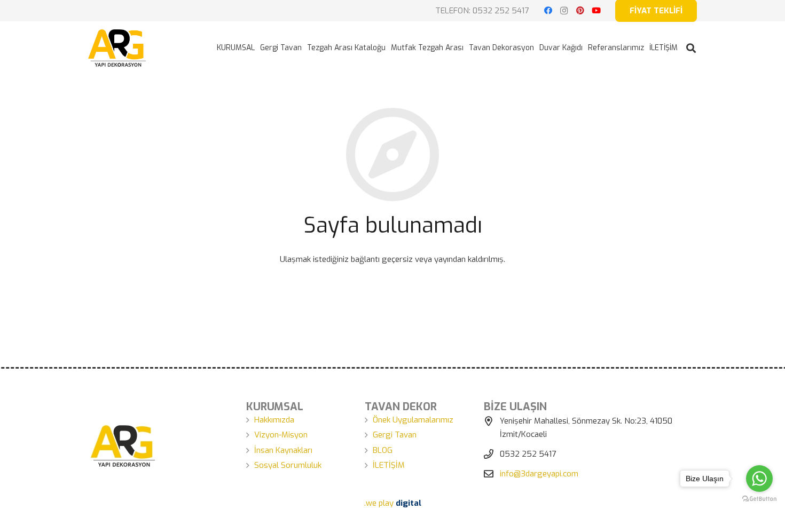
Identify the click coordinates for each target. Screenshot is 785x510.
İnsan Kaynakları (283, 450)
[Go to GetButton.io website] (759, 499)
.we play (392, 503)
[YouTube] (596, 11)
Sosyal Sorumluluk (287, 465)
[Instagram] (564, 11)
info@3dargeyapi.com (539, 473)
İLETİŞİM (389, 465)
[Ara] (691, 48)
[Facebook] (548, 11)
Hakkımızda (274, 420)
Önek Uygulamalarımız (413, 420)
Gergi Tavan (395, 434)
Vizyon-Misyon (281, 434)
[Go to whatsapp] (759, 478)
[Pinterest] (580, 11)
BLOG (382, 450)
